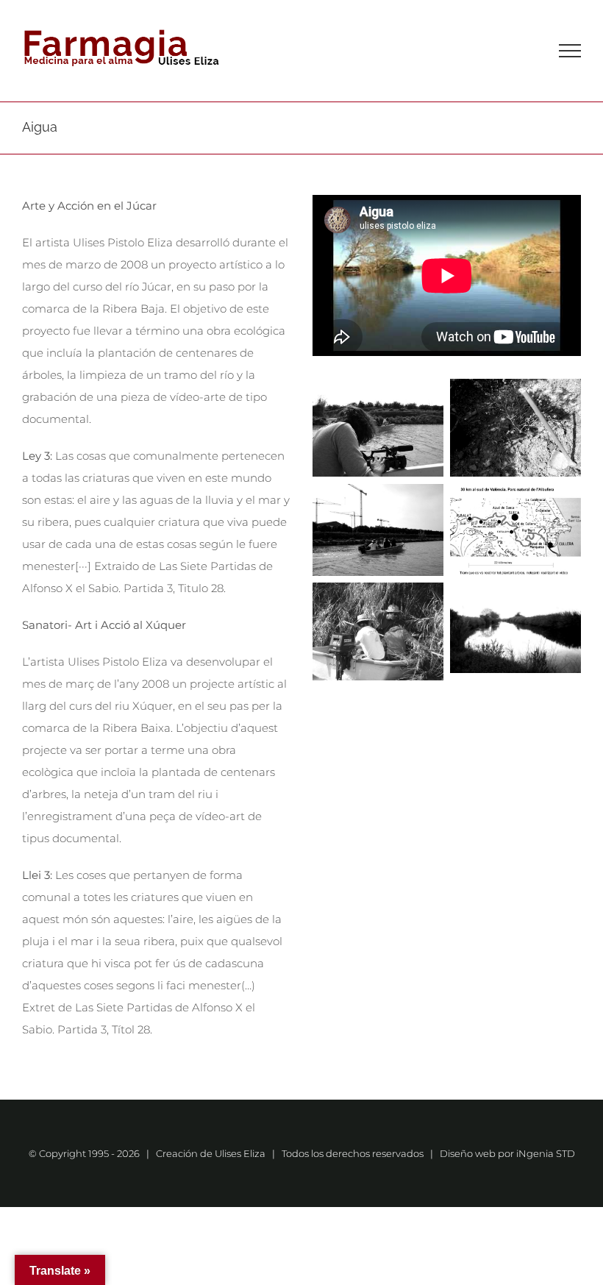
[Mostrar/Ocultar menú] (570, 50)
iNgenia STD (545, 1153)
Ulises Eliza (240, 1153)
